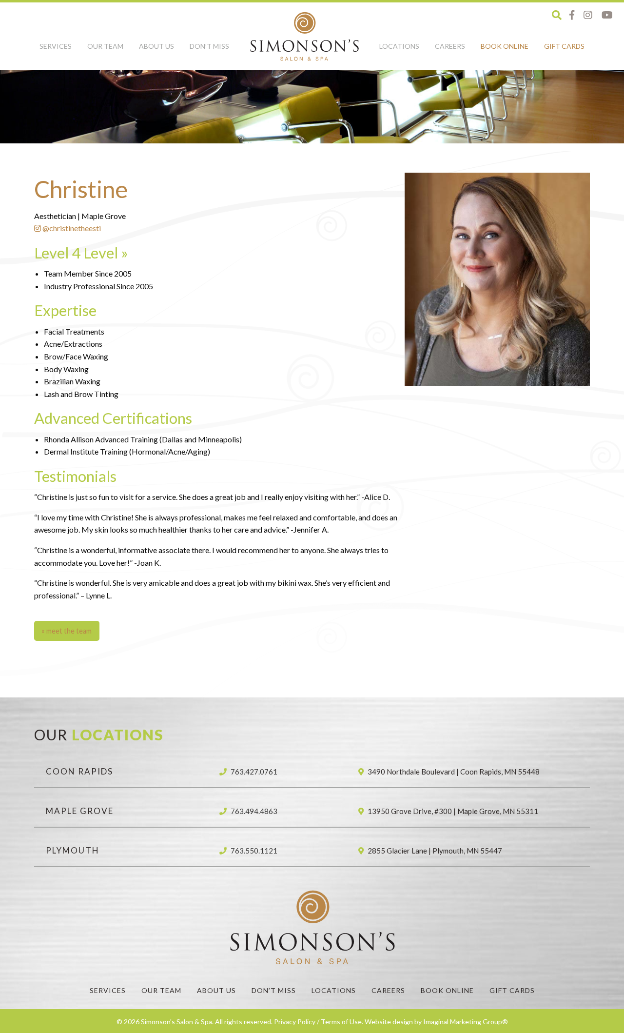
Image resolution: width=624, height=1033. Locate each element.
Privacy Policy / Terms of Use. (318, 1021)
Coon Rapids (79, 771)
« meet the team (66, 631)
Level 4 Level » (81, 252)
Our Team (105, 46)
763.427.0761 (254, 771)
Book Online (504, 46)
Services (55, 46)
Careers (450, 46)
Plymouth (72, 850)
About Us (156, 46)
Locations (399, 46)
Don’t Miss (209, 46)
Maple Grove (80, 811)
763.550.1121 (254, 850)
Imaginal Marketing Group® (465, 1021)
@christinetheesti (71, 228)
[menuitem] (55, 52)
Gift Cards (564, 46)
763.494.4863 (254, 811)
